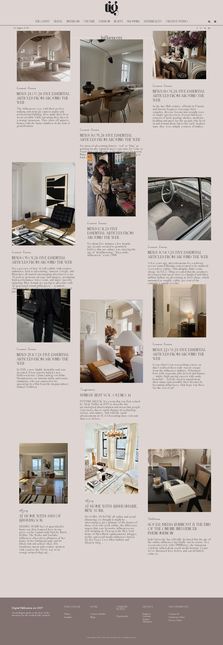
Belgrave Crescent (147, 615)
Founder (68, 617)
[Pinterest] (205, 28)
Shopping (133, 21)
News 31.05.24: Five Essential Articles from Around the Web (110, 137)
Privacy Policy (175, 620)
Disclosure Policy (177, 617)
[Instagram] (201, 28)
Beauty (118, 21)
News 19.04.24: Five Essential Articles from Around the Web (179, 95)
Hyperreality (153, 21)
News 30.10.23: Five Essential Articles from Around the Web (178, 255)
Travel (58, 21)
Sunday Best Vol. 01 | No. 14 (105, 395)
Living (23, 510)
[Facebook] (197, 28)
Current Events (26, 88)
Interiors (73, 21)
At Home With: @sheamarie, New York (111, 508)
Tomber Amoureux (147, 620)
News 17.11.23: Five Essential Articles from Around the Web (110, 233)
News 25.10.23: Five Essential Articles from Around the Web (43, 359)
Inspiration (87, 389)
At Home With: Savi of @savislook (40, 518)
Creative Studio (177, 21)
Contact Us (174, 614)
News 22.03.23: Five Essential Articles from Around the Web (179, 354)
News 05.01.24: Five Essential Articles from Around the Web (42, 260)
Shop (92, 617)
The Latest (42, 21)
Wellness (154, 518)
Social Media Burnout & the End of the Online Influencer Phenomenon (179, 528)
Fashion (104, 21)
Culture (89, 21)
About (67, 614)
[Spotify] (209, 28)
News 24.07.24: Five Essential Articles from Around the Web (43, 98)
